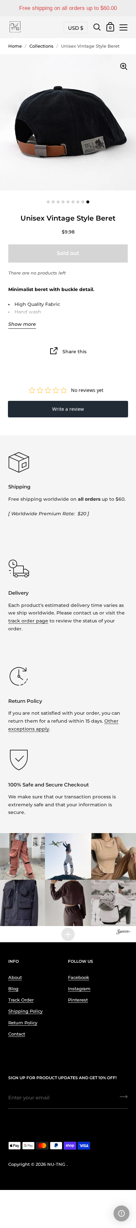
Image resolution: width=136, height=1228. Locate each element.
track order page (28, 620)
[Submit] (124, 1099)
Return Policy (22, 1022)
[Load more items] (68, 934)
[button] (68, 856)
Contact (16, 1034)
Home (15, 46)
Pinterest (78, 999)
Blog (13, 988)
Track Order (21, 999)
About (15, 977)
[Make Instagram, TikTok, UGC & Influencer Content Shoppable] (124, 932)
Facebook (78, 977)
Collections (41, 46)
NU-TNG (56, 1164)
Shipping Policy (25, 1011)
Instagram (79, 988)
